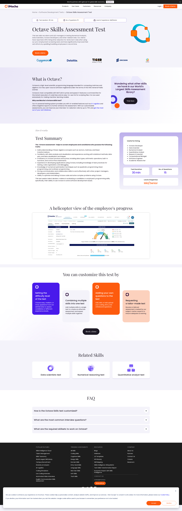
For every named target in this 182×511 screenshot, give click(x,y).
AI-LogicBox (95, 104)
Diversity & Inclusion (42, 465)
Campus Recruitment (43, 462)
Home (34, 12)
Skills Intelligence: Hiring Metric (104, 465)
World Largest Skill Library (44, 459)
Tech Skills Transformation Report (105, 468)
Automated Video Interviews (45, 476)
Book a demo (40, 53)
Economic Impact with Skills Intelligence (103, 471)
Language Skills (76, 468)
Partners (130, 453)
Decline (169, 503)
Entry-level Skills (76, 465)
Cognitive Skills (75, 456)
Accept (153, 503)
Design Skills (74, 459)
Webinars (97, 453)
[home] (11, 6)
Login (159, 6)
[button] (65, 6)
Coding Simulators (42, 471)
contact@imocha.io (99, 480)
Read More (110, 2)
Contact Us (131, 456)
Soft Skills (74, 473)
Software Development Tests (51, 12)
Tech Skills (74, 476)
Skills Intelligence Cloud (43, 451)
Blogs (96, 451)
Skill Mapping (98, 462)
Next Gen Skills (75, 471)
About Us (130, 451)
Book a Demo (170, 6)
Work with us (100, 483)
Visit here (130, 101)
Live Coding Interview (43, 473)
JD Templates (98, 456)
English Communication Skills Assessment (45, 480)
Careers (130, 459)
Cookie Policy (165, 495)
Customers (87, 6)
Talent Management (43, 453)
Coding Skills (75, 453)
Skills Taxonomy (41, 456)
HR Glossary (98, 459)
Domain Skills (75, 462)
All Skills (73, 451)
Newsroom (130, 462)
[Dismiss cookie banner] (175, 491)
